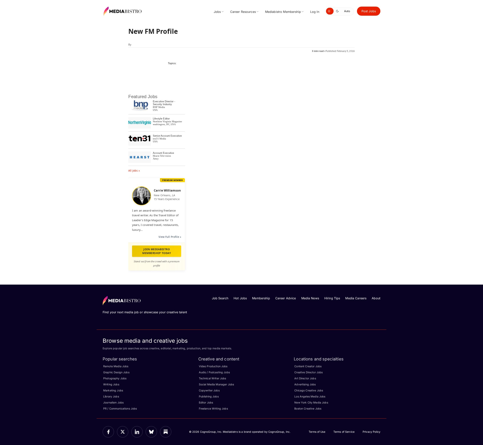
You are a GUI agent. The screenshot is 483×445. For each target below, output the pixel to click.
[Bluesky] (151, 431)
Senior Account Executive (167, 135)
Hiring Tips (332, 298)
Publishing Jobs (209, 396)
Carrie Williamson (167, 190)
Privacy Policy (371, 431)
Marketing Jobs (113, 390)
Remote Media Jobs (115, 366)
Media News (310, 298)
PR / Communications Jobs (120, 408)
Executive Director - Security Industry (164, 103)
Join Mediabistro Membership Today (156, 251)
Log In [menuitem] (314, 12)
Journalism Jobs (113, 402)
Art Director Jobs (305, 378)
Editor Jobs (206, 402)
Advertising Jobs (305, 384)
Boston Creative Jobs (307, 408)
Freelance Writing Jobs (213, 408)
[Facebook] (108, 431)
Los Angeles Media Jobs (309, 396)
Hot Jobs (240, 298)
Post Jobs (368, 11)
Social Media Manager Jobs (216, 384)
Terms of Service (344, 431)
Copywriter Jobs (209, 390)
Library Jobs (111, 396)
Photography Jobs (114, 378)
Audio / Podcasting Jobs (214, 372)
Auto (347, 11)
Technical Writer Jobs (212, 378)
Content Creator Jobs (307, 366)
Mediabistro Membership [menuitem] (283, 12)
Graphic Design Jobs (116, 372)
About (376, 298)
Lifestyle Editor (161, 118)
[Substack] (165, 431)
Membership (261, 298)
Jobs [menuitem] (217, 12)
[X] (122, 431)
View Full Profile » (169, 237)
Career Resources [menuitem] (243, 12)
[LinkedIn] (137, 431)
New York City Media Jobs (311, 402)
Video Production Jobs (213, 366)
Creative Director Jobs (308, 372)
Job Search (220, 298)
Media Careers (355, 298)
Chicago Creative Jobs (308, 390)
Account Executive (163, 153)
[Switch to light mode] (330, 11)
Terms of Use (317, 431)
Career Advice (285, 298)
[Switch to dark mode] (338, 11)
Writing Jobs (111, 384)
